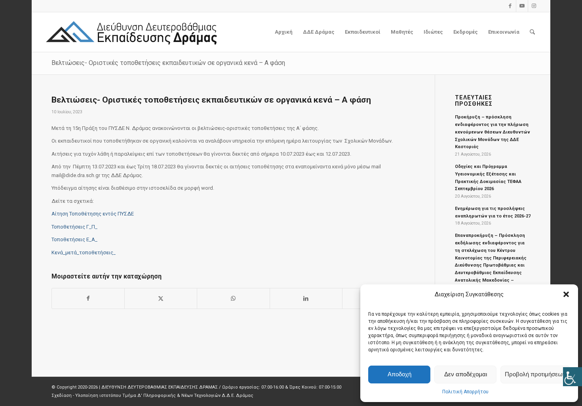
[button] (566, 294)
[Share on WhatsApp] (233, 298)
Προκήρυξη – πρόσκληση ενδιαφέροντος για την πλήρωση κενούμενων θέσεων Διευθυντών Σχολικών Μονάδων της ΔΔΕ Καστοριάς (492, 131)
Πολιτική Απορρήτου (465, 392)
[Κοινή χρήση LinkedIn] (306, 298)
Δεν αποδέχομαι (465, 374)
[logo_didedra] (132, 32)
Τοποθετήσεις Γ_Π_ (74, 227)
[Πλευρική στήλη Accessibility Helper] (572, 376)
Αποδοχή (399, 374)
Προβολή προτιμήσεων (535, 374)
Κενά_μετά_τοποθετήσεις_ (83, 252)
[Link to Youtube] (522, 6)
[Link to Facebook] (510, 6)
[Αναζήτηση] (532, 32)
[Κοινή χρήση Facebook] (88, 298)
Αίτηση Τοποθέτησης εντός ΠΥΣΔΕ (92, 214)
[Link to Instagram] (534, 6)
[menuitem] (284, 32)
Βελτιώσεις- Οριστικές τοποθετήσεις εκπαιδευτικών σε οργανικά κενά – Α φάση (168, 63)
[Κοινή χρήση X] (161, 298)
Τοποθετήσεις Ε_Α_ (74, 239)
